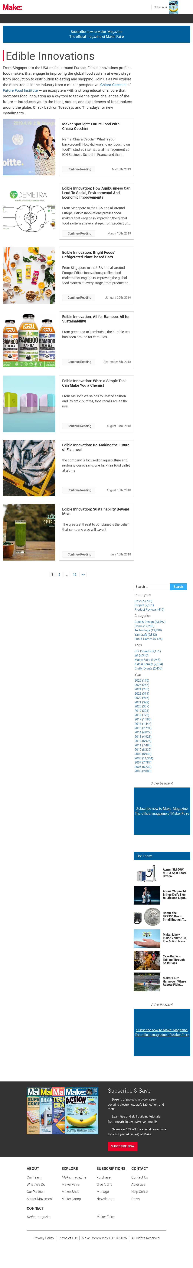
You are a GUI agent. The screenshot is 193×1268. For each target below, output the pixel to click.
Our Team (34, 1177)
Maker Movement (40, 1198)
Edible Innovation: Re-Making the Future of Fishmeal (95, 447)
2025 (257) (142, 685)
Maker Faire (70, 1184)
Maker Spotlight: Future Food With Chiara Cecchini (90, 126)
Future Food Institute (20, 90)
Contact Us (139, 1177)
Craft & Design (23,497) (150, 622)
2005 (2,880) (143, 771)
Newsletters (105, 1198)
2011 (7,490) (143, 745)
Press (135, 1198)
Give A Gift (104, 1184)
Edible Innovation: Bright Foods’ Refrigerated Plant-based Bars (88, 254)
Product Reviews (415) (150, 609)
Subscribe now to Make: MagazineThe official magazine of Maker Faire (96, 34)
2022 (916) (142, 698)
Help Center (140, 1191)
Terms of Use (68, 1238)
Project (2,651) (144, 605)
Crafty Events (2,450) (148, 668)
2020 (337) (142, 706)
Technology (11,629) (148, 630)
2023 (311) (142, 693)
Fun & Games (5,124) (149, 639)
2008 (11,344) (144, 758)
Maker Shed (70, 1191)
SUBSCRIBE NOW (122, 1146)
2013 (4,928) (143, 736)
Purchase (103, 1177)
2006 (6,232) (143, 767)
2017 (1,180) (143, 719)
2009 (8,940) (143, 754)
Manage (102, 1191)
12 (74, 574)
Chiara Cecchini (113, 84)
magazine (74, 1177)
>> (83, 574)
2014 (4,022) (143, 732)
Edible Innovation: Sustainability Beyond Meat (95, 511)
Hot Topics (144, 856)
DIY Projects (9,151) (148, 651)
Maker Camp (71, 1198)
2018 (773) (142, 715)
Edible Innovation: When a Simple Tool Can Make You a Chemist (94, 383)
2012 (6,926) (143, 741)
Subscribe (160, 7)
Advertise (138, 1184)
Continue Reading (79, 169)
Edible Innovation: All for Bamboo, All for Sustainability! (96, 319)
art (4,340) (141, 655)
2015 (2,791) (143, 728)
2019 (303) (142, 711)
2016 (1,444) (143, 724)
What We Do (36, 1184)
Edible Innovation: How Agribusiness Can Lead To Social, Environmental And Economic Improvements (96, 193)
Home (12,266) (144, 626)
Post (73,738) (143, 601)
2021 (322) (142, 702)
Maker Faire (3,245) (147, 660)
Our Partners (36, 1191)
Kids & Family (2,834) (149, 664)
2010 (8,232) (143, 749)
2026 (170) (142, 680)
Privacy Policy (44, 1238)
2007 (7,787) (143, 762)
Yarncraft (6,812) (146, 634)
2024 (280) (142, 689)
